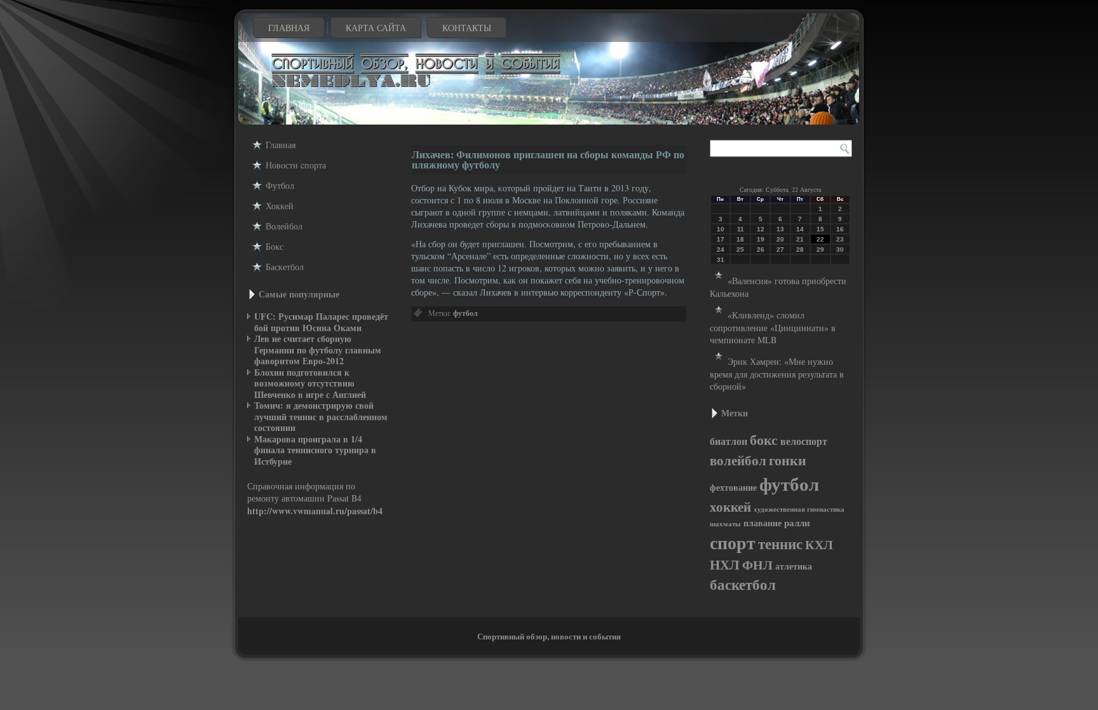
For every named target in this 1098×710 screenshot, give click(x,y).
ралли (797, 522)
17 (720, 239)
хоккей (730, 506)
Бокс (274, 246)
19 (760, 239)
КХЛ (819, 544)
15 (820, 229)
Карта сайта (376, 28)
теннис (780, 543)
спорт (733, 542)
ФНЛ (757, 565)
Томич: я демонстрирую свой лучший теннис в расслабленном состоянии (321, 416)
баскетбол (743, 584)
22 (820, 239)
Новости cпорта (296, 165)
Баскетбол (285, 267)
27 (780, 249)
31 (720, 259)
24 (720, 249)
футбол (465, 313)
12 (760, 229)
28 (800, 249)
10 (720, 229)
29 (820, 249)
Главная (288, 28)
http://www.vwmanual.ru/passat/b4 (315, 510)
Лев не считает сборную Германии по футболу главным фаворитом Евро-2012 (317, 349)
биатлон (728, 441)
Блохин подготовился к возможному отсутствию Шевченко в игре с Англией (310, 383)
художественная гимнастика (799, 509)
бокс (764, 439)
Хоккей (280, 206)
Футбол (280, 185)
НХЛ (725, 564)
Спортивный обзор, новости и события (549, 636)
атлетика (793, 566)
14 (800, 229)
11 (740, 229)
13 (780, 229)
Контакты (466, 28)
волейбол (738, 460)
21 (800, 239)
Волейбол (284, 226)
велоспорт (803, 441)
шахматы (725, 524)
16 (840, 229)
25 (740, 249)
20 (780, 239)
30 (840, 249)
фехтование (733, 487)
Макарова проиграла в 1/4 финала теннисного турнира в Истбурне (315, 450)
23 (840, 239)
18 (740, 239)
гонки (787, 459)
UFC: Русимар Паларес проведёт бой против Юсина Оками (321, 322)
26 (760, 249)
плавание (762, 523)
